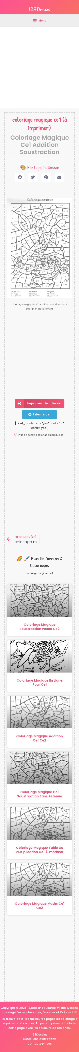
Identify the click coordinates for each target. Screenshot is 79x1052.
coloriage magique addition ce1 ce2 (39, 738)
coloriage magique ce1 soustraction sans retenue (39, 794)
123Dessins (39, 1035)
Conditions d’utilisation (39, 1039)
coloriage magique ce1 (36, 119)
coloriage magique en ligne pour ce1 (39, 682)
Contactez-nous (40, 1044)
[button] (19, 177)
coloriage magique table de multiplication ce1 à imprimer (39, 849)
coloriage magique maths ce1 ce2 (39, 905)
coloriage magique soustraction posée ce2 (39, 626)
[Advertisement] (39, 67)
